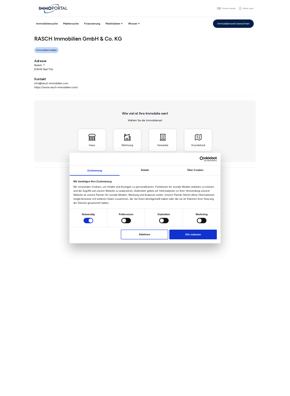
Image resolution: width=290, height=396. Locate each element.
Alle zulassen (193, 234)
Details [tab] (145, 169)
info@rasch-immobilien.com (51, 83)
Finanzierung (92, 23)
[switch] (126, 220)
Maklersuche (71, 23)
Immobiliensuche (47, 23)
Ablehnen (144, 234)
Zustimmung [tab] (94, 170)
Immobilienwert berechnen (233, 23)
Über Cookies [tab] (195, 169)
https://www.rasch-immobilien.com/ (56, 87)
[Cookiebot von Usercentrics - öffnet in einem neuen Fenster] (202, 159)
